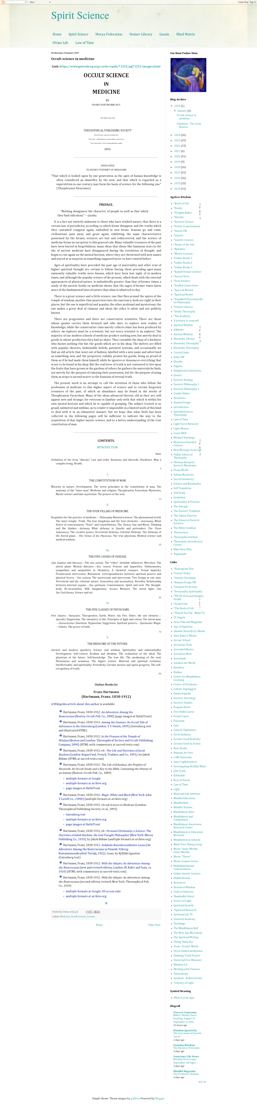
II (107, 505)
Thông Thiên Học (183, 942)
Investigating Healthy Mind (190, 766)
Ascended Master (184, 649)
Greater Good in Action (187, 743)
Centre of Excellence (185, 684)
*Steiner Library (183, 307)
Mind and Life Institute (187, 794)
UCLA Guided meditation (188, 951)
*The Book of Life (184, 608)
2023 (177, 140)
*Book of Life (181, 203)
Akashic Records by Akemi (189, 631)
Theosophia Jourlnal (185, 537)
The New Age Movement (188, 933)
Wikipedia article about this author (76, 704)
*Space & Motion (183, 290)
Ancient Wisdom (183, 334)
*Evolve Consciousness (187, 226)
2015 (177, 183)
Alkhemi (178, 329)
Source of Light (182, 901)
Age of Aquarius (183, 626)
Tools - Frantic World (186, 946)
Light (177, 789)
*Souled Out (181, 604)
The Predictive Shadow (186, 1074)
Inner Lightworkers (185, 762)
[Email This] (87, 911)
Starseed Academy (184, 919)
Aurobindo (180, 658)
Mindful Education (184, 798)
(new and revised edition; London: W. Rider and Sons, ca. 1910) (105, 867)
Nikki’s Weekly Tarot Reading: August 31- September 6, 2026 (184, 1018)
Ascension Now (183, 654)
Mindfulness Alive (184, 812)
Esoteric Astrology (185, 698)
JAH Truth (179, 771)
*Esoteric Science (184, 222)
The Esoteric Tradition (187, 511)
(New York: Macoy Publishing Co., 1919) (106, 835)
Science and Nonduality (187, 484)
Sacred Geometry (184, 479)
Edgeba (178, 366)
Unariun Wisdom (184, 1045)
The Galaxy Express (185, 515)
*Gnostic (179, 235)
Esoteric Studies (183, 702)
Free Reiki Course (184, 712)
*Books (178, 208)
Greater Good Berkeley (187, 739)
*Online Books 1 (183, 258)
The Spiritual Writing (186, 937)
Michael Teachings (184, 437)
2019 (177, 162)
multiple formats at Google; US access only (93, 891)
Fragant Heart (182, 707)
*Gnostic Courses (183, 240)
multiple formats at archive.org (86, 783)
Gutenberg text (76, 814)
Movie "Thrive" (182, 856)
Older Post (154, 925)
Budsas (178, 672)
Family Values (182, 393)
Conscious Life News (186, 1056)
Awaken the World (184, 663)
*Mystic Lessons (183, 253)
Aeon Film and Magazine (188, 622)
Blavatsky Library (184, 339)
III (107, 550)
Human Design (182, 402)
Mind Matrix (185, 34)
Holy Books (180, 748)
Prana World (181, 470)
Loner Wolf (180, 433)
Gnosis (164, 34)
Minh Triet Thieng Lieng (188, 844)
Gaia (176, 725)
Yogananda (180, 554)
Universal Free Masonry (188, 960)
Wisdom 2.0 (180, 964)
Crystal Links (181, 352)
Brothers (179, 667)
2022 (177, 146)
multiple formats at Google (83, 778)
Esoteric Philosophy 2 (186, 389)
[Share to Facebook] (95, 911)
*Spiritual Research (185, 910)
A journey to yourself (186, 320)
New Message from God (187, 450)
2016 (177, 178)
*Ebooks (179, 217)
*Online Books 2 (183, 263)
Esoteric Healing (183, 380)
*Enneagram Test (184, 569)
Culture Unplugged (185, 689)
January (182, 111)
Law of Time (84, 43)
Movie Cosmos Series (186, 861)
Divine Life (60, 43)
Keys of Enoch (182, 780)
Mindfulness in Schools (187, 840)
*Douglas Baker (183, 213)
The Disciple (181, 506)
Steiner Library (141, 34)
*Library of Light (184, 983)
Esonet (178, 375)
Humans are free (183, 753)
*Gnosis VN (180, 231)
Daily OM (179, 357)
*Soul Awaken (182, 281)
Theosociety (181, 532)
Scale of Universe (183, 892)
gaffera (135, 1098)
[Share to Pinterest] (98, 911)
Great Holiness (182, 734)
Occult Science (78, 916)
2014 (177, 189)
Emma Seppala (182, 693)
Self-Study (180, 493)
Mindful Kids (181, 803)
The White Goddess (185, 528)
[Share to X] (92, 911)
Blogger (159, 1098)
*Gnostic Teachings (185, 578)
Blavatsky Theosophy (186, 343)
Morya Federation (108, 34)
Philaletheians (182, 878)
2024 (177, 135)
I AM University (183, 757)
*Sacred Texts (181, 276)
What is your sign (184, 997)
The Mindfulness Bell (186, 928)
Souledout (179, 497)
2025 (177, 106)
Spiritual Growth (183, 905)
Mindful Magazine (184, 1071)
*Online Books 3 (183, 267)
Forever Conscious (185, 1012)
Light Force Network (186, 424)
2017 (177, 172)
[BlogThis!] (90, 911)
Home (57, 34)
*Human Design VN (185, 582)
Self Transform (182, 488)
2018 (177, 167)
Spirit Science (80, 15)
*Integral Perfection (185, 587)
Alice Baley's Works (185, 636)
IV (107, 603)
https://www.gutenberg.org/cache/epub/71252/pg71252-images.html (109, 66)
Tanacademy (181, 974)
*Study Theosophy (184, 311)
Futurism (179, 721)
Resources (180, 882)
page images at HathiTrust (83, 788)
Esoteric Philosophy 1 (186, 384)
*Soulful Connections (186, 285)
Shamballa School (184, 896)
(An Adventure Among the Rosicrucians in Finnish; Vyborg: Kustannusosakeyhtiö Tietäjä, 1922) (105, 849)
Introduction (181, 407)
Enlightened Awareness (187, 370)
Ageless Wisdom (183, 325)
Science (91, 916)
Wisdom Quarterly (185, 1030)
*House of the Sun (184, 244)
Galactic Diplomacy (185, 730)
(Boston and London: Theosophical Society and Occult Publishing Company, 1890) (106, 740)
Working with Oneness (187, 969)
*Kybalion (179, 249)
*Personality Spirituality (188, 591)
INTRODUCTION (107, 447)
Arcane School (182, 640)
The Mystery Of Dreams (186, 1048)
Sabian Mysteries (184, 474)
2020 (177, 156)
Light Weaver (181, 428)
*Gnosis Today (182, 573)
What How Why (183, 549)
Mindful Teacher (183, 807)
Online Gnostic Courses (187, 873)
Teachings (179, 923)
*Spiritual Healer (183, 294)
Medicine (65, 916)
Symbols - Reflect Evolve (188, 978)
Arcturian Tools (183, 645)
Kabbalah (179, 775)
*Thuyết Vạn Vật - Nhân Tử (189, 613)
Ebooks (178, 361)
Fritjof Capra (181, 716)
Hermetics (180, 398)
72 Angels (179, 617)
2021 (177, 151)
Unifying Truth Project (187, 955)
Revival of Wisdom (184, 887)
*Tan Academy (182, 316)
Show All (202, 1082)
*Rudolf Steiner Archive (187, 272)
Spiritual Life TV (183, 914)
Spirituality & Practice (187, 502)
